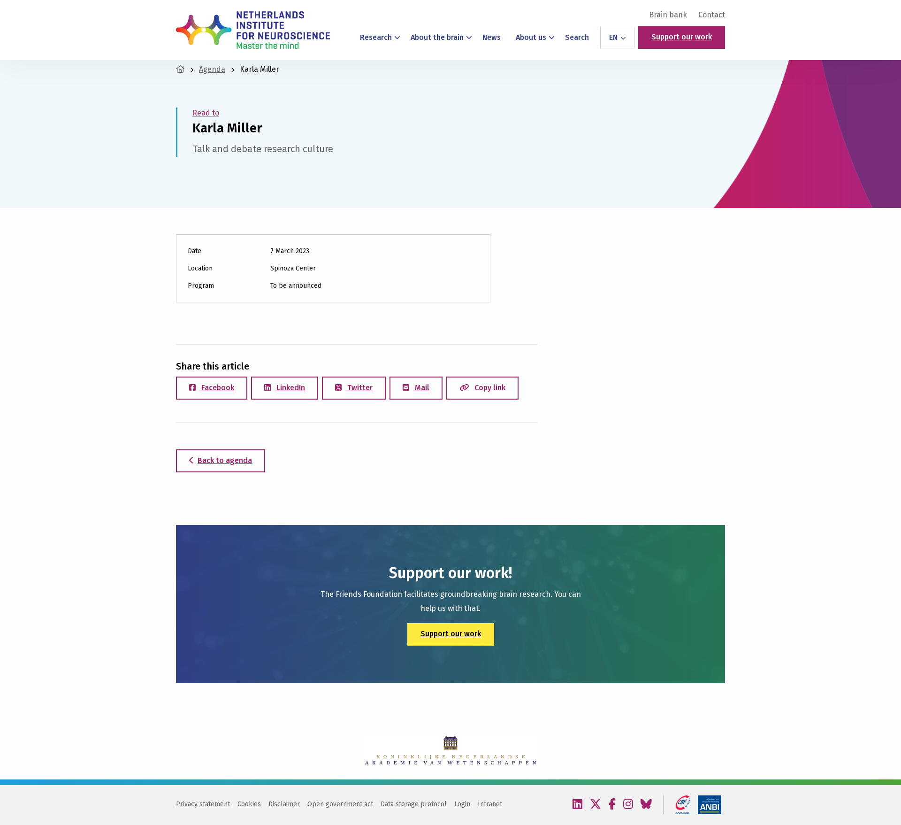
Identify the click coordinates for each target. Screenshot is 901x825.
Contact (711, 15)
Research (376, 37)
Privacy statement (203, 804)
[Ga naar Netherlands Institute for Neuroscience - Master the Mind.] (180, 69)
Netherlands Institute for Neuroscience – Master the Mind (253, 30)
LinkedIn (290, 387)
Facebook (216, 387)
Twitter (359, 387)
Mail (421, 387)
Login (462, 804)
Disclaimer (284, 804)
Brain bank (668, 15)
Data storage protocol (414, 804)
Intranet (490, 804)
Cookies (249, 804)
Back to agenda (225, 460)
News (491, 37)
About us (531, 37)
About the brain (437, 37)
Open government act (340, 804)
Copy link (489, 387)
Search (577, 37)
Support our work (681, 36)
